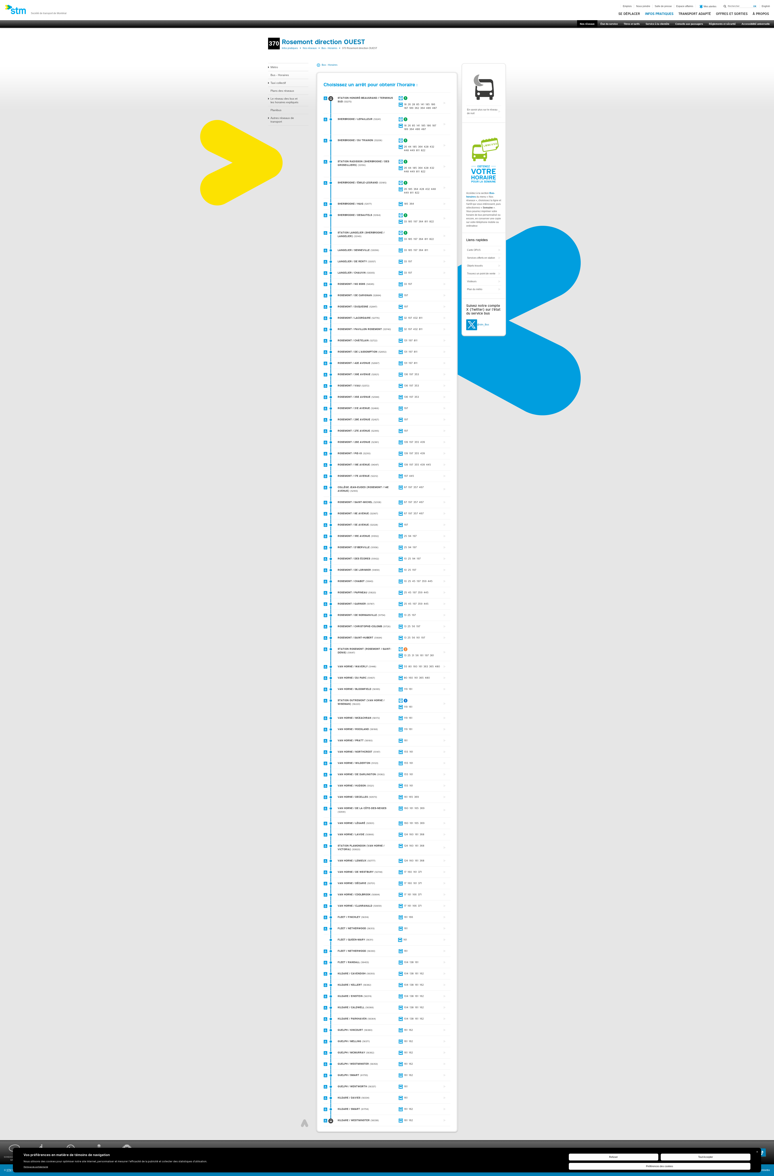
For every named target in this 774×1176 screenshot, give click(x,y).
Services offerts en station (481, 257)
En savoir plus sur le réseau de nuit (482, 111)
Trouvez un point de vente (481, 273)
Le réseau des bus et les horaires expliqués (284, 100)
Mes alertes (709, 6)
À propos (761, 14)
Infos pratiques (659, 14)
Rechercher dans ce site (725, 6)
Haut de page (304, 1123)
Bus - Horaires (329, 48)
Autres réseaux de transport (282, 119)
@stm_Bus (483, 324)
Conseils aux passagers (689, 24)
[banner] (36, 11)
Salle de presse (663, 6)
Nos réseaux (587, 24)
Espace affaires (684, 6)
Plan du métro (474, 289)
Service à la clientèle (657, 24)
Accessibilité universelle (756, 24)
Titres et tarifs (632, 24)
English (766, 6)
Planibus (275, 110)
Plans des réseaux (282, 90)
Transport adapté (694, 14)
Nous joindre (643, 6)
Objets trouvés (475, 265)
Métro (274, 67)
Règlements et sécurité (722, 24)
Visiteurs (471, 281)
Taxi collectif (278, 82)
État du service (609, 24)
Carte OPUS (474, 250)
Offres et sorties (732, 14)
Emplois (627, 6)
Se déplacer (629, 14)
